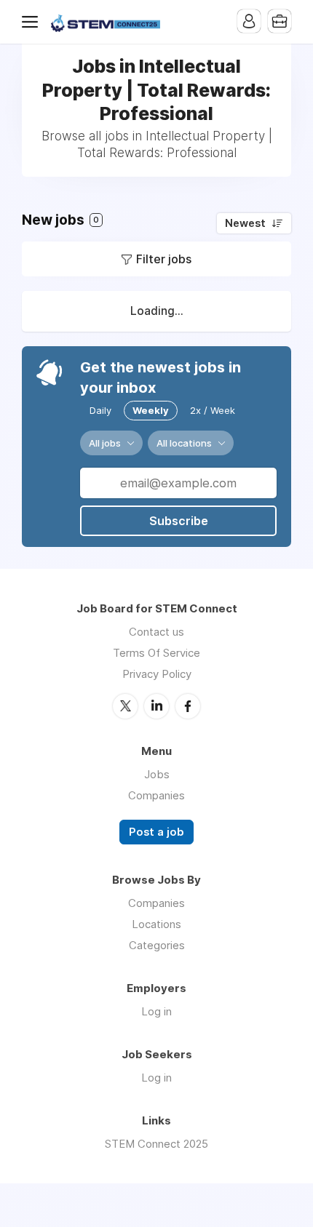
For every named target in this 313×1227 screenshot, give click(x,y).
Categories (157, 945)
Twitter (125, 706)
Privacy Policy (156, 674)
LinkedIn (156, 706)
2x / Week (212, 410)
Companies (156, 795)
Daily (100, 410)
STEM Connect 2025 (156, 1144)
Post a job (156, 832)
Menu (33, 22)
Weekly (150, 410)
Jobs (157, 774)
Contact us (156, 632)
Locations (156, 924)
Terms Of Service (156, 653)
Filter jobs (163, 259)
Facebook (187, 706)
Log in (156, 1011)
